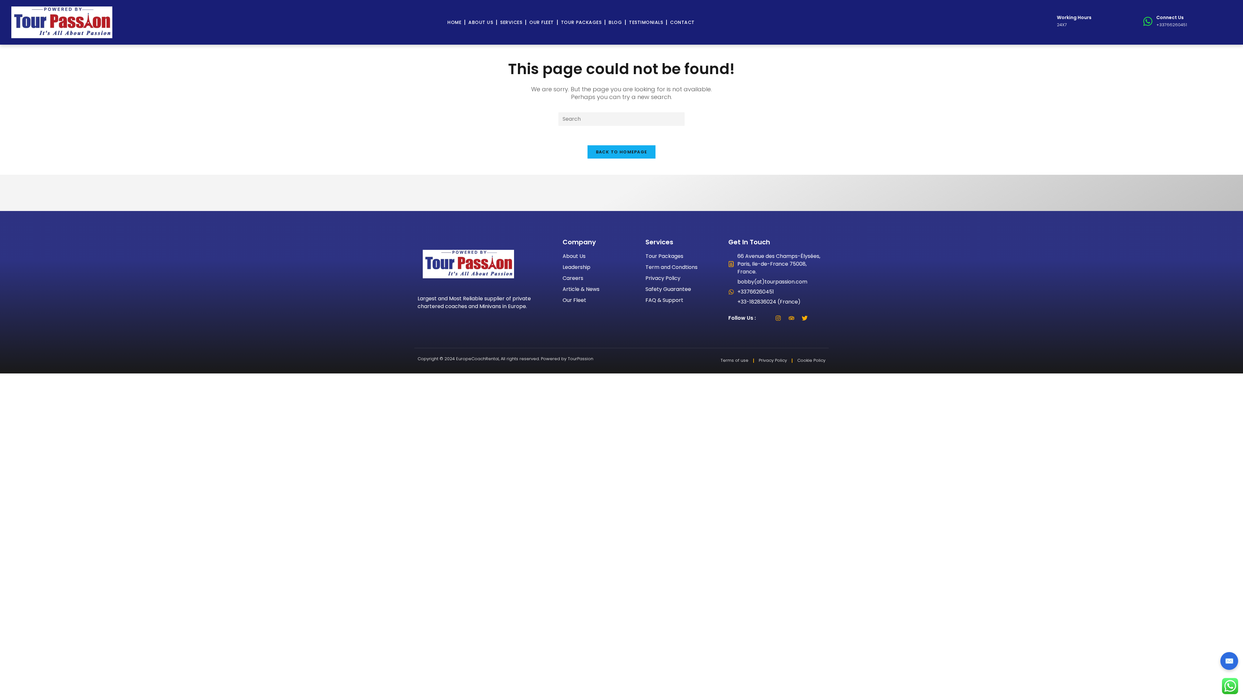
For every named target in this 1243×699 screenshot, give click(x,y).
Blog (615, 22)
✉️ (1229, 661)
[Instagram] (778, 318)
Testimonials (646, 22)
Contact (682, 22)
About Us (480, 22)
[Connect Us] (1148, 21)
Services (511, 22)
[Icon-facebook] (765, 318)
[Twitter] (805, 318)
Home (454, 22)
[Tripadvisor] (791, 318)
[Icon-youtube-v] (818, 318)
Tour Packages (581, 22)
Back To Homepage (621, 152)
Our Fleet (541, 22)
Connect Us (1170, 17)
